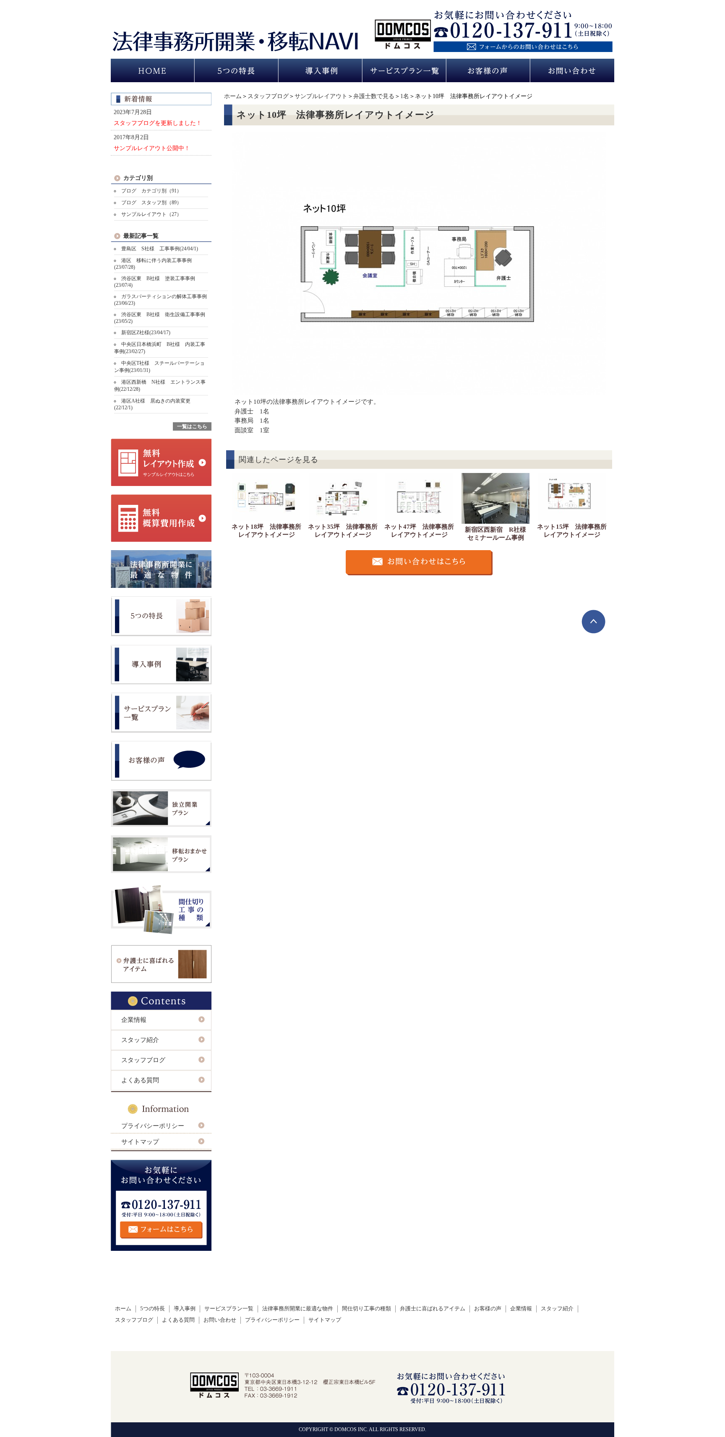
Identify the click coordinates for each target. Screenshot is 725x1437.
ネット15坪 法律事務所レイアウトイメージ (572, 530)
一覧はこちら (192, 426)
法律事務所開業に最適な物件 (297, 1309)
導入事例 (185, 1309)
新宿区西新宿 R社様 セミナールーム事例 (498, 533)
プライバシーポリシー (152, 1126)
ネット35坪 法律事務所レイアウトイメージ (343, 530)
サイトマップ (140, 1141)
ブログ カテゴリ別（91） (151, 191)
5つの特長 (152, 1309)
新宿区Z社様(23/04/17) (145, 332)
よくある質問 (140, 1080)
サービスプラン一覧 (228, 1309)
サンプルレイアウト (321, 96)
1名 (404, 96)
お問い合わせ (219, 1320)
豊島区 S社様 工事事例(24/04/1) (159, 249)
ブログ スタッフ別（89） (151, 202)
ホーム (233, 96)
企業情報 (133, 1019)
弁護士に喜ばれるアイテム (432, 1309)
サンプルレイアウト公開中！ (152, 148)
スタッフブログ (268, 96)
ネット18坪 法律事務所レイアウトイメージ (266, 530)
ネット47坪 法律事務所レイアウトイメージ (419, 530)
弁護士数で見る (373, 96)
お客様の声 (487, 1309)
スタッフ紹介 (140, 1040)
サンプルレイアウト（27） (151, 214)
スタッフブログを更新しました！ (158, 123)
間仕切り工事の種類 (366, 1309)
